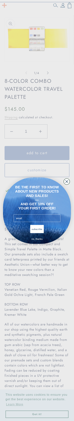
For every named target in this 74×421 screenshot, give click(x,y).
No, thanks (37, 239)
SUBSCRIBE (37, 229)
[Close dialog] (67, 182)
